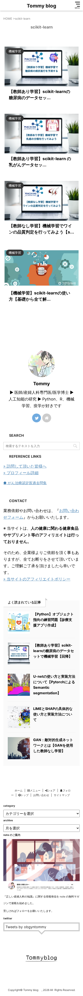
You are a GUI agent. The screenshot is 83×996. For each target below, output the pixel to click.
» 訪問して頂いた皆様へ (24, 466)
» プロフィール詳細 (21, 472)
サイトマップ (62, 795)
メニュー (35, 790)
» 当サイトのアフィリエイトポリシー (36, 579)
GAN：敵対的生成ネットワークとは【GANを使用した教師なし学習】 (53, 745)
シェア (51, 790)
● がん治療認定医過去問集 (25, 483)
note (62, 896)
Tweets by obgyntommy (26, 927)
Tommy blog (44, 6)
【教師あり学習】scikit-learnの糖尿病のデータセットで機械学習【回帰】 (53, 650)
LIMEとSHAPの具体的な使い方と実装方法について (53, 714)
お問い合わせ (41, 795)
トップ (25, 795)
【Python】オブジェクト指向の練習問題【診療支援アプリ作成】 (53, 619)
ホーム (19, 790)
